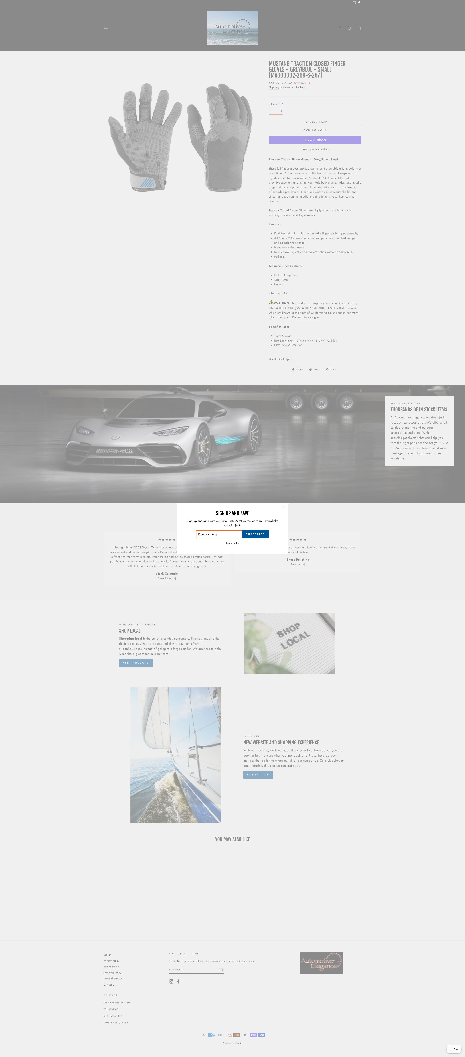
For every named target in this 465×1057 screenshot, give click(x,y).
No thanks (232, 543)
